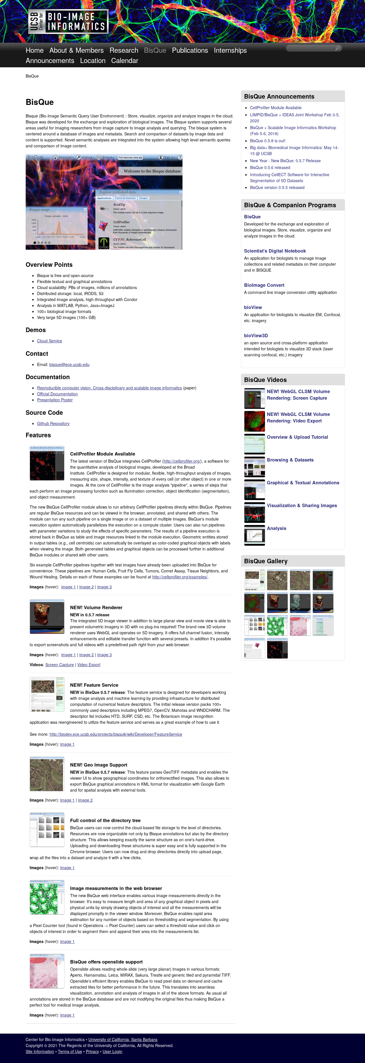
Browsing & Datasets (290, 459)
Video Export (88, 664)
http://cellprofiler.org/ (182, 461)
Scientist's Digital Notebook (275, 250)
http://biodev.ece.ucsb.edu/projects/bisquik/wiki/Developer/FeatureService (116, 734)
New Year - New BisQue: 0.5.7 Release (285, 160)
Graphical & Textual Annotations (303, 482)
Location (93, 60)
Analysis (276, 528)
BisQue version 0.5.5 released (277, 187)
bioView (253, 307)
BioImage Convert (264, 285)
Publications (190, 50)
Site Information (40, 1051)
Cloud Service (49, 341)
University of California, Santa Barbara (122, 1039)
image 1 (68, 587)
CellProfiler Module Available (276, 107)
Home (35, 50)
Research (124, 50)
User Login (112, 1051)
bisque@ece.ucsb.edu (69, 364)
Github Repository (53, 423)
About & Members (76, 50)
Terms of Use (70, 1051)
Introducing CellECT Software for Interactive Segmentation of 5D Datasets (289, 177)
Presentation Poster (55, 400)
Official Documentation (57, 394)
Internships (230, 50)
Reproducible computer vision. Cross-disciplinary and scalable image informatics (109, 388)
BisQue (155, 50)
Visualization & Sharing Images (302, 505)
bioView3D (256, 335)
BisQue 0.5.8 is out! (267, 140)
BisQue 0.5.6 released (270, 167)
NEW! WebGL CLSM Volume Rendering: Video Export (298, 417)
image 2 (86, 587)
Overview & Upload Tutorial (297, 437)
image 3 (104, 587)
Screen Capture (59, 664)
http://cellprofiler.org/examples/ (180, 577)
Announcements (50, 60)
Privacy (92, 1051)
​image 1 (67, 744)
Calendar (124, 60)
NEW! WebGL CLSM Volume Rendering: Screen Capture (298, 394)
